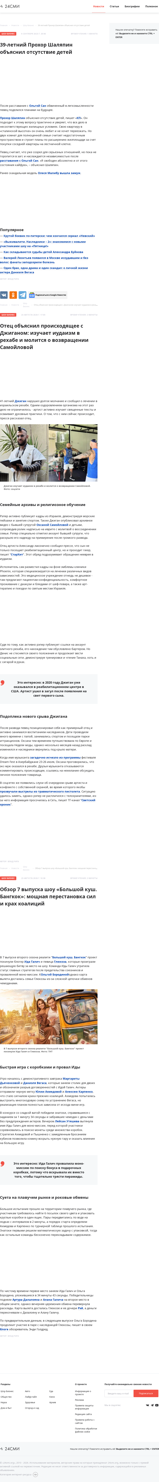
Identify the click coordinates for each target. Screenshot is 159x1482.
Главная (3, 25)
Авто (27, 1391)
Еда (51, 1391)
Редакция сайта (83, 1414)
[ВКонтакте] (4, 295)
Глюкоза (60, 961)
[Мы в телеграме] (152, 1405)
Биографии (132, 6)
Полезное (151, 6)
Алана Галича (53, 1299)
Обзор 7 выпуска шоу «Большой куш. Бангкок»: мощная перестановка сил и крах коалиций (76, 868)
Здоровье (30, 1402)
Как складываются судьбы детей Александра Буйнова (43, 252)
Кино (52, 1396)
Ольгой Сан (37, 105)
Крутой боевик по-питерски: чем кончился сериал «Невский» (49, 236)
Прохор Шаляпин (12, 118)
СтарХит (17, 554)
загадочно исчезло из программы (55, 757)
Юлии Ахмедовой (49, 1091)
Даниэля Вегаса (35, 1083)
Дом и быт (6, 1407)
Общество (6, 1396)
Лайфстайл (31, 1396)
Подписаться (146, 1393)
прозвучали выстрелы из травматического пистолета (40, 791)
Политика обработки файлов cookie (86, 1430)
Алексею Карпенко (79, 1091)
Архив (52, 1402)
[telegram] (22, 295)
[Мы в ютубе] (156, 1405)
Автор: (9, 279)
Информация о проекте (83, 1393)
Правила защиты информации (84, 1407)
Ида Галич (32, 961)
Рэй (80, 1308)
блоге (4, 1329)
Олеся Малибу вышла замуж (59, 173)
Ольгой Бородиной (55, 974)
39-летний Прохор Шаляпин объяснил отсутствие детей (64, 25)
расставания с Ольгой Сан (19, 160)
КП (79, 118)
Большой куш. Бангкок (69, 957)
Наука (4, 1402)
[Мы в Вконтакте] (147, 1405)
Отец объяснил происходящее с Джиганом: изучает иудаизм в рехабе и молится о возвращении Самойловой (84, 305)
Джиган (20, 401)
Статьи (114, 6)
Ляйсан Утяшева (67, 1121)
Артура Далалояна (26, 1299)
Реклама (79, 1399)
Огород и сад (32, 1407)
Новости (98, 6)
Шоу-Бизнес (28, 25)
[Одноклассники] (13, 295)
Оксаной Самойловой (52, 525)
